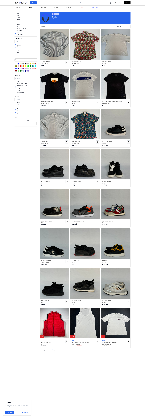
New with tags (20, 26)
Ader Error (19, 88)
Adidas (18, 90)
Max (28, 120)
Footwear (19, 46)
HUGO (104, 143)
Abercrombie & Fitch (22, 85)
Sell (33, 2)
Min (16, 120)
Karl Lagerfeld (45, 262)
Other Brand (44, 63)
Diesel (104, 183)
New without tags (21, 28)
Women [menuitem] (43, 7)
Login (120, 2)
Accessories (20, 48)
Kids (18, 50)
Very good (19, 30)
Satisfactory (20, 34)
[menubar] (57, 7)
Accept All (10, 412)
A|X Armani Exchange (22, 83)
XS (17, 106)
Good (18, 32)
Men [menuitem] (30, 7)
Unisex (18, 19)
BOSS (73, 183)
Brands (18, 7)
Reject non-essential (23, 412)
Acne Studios (20, 87)
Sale (82, 7)
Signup (127, 2)
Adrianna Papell (20, 92)
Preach (104, 63)
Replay (74, 103)
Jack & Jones (106, 103)
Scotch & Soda (76, 344)
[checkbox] (15, 15)
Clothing (19, 45)
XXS (18, 104)
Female (19, 17)
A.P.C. (18, 81)
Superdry (74, 223)
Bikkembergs (45, 103)
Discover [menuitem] (68, 7)
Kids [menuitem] (55, 7)
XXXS (18, 102)
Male (18, 15)
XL (17, 113)
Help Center (95, 7)
